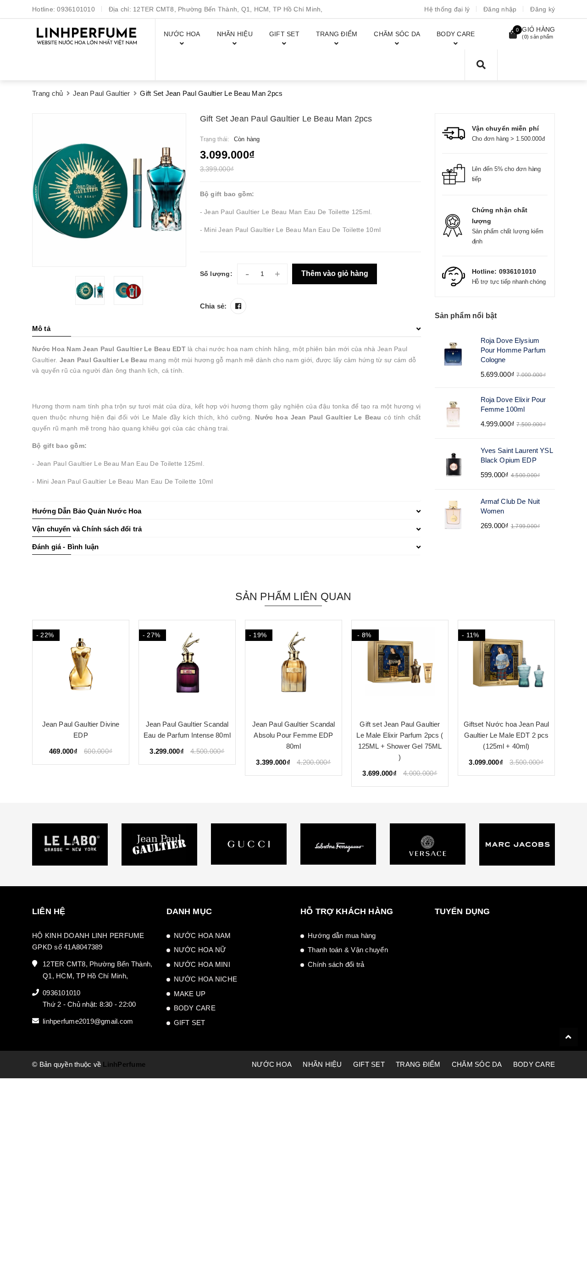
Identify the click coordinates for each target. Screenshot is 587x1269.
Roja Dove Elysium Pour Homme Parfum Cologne (513, 350)
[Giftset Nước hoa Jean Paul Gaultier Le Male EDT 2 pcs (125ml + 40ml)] (400, 666)
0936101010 (76, 9)
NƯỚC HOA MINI (202, 964)
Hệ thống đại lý (447, 9)
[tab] (226, 329)
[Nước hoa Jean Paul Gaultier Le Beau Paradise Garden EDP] (506, 666)
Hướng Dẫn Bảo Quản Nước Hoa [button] (86, 511)
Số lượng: (216, 273)
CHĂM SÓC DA (477, 1064)
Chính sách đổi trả (336, 964)
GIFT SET (189, 1022)
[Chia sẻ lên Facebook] (238, 306)
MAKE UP (190, 994)
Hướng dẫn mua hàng (342, 935)
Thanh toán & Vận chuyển (348, 950)
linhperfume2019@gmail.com (88, 1021)
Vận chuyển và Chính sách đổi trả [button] (87, 529)
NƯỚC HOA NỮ (200, 950)
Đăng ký (542, 9)
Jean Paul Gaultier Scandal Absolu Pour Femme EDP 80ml (187, 735)
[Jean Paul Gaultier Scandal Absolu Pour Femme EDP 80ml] (187, 666)
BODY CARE (195, 1008)
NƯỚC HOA (272, 1064)
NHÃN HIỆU (322, 1064)
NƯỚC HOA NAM (202, 935)
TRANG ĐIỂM (418, 1064)
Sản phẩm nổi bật (466, 316)
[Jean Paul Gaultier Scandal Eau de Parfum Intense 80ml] (81, 666)
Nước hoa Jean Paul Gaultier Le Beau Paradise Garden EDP (506, 735)
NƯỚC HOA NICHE (206, 979)
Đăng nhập (499, 9)
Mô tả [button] (41, 328)
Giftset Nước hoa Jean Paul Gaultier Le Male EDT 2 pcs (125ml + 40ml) (400, 735)
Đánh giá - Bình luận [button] (65, 547)
